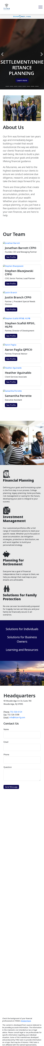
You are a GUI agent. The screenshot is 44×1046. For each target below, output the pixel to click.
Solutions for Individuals (22, 629)
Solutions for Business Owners (22, 639)
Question (8, 767)
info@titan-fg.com (17, 717)
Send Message (11, 787)
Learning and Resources (22, 650)
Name (6, 729)
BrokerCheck (26, 1021)
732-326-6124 (16, 712)
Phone (6, 754)
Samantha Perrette (18, 396)
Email (6, 742)
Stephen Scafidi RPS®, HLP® (20, 325)
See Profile (11, 257)
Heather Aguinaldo (18, 373)
